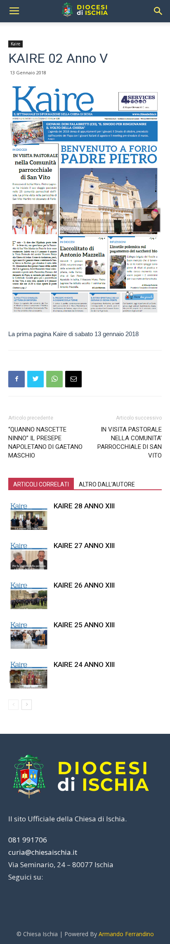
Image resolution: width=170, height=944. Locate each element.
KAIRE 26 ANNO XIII (84, 585)
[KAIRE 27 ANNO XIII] (29, 555)
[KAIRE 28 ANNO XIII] (29, 515)
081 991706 (27, 839)
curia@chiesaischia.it (42, 852)
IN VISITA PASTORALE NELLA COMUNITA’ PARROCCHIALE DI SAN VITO (129, 442)
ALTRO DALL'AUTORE (107, 484)
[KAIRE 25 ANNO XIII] (29, 634)
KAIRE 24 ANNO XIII (84, 664)
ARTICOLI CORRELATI (41, 484)
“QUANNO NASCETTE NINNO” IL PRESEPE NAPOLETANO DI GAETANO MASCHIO (45, 442)
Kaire (15, 44)
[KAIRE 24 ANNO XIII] (29, 674)
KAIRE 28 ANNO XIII (84, 506)
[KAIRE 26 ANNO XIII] (29, 595)
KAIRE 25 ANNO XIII (84, 625)
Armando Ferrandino (126, 934)
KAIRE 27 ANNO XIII (84, 545)
